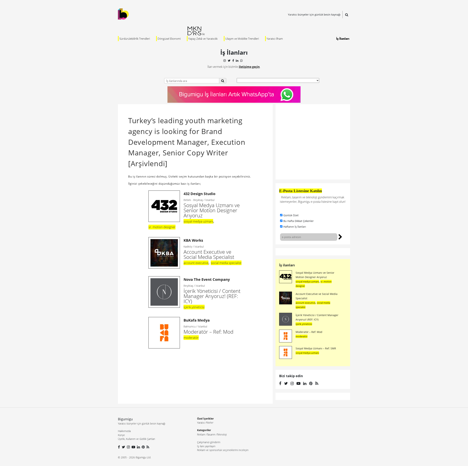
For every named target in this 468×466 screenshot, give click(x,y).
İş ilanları (287, 265)
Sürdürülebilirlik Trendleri (134, 38)
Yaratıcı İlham (275, 38)
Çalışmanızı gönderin (208, 442)
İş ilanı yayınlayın (206, 446)
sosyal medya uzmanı (198, 221)
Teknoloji (222, 434)
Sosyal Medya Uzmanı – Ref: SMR (316, 348)
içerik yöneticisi (194, 307)
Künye (121, 435)
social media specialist (226, 263)
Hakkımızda (124, 431)
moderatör (191, 337)
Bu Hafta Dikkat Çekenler (298, 221)
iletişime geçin (249, 67)
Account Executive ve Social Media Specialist (209, 249)
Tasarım (211, 434)
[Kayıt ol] (340, 236)
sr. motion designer (162, 227)
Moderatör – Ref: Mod (309, 332)
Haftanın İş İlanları (294, 226)
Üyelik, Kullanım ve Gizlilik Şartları (136, 439)
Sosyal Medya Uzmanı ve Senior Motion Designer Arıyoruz (212, 205)
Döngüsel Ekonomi (169, 38)
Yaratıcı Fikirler (205, 422)
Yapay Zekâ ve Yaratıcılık (203, 38)
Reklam (201, 434)
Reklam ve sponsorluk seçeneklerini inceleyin (222, 450)
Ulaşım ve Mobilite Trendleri (242, 38)
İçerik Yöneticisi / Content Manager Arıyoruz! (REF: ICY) (212, 291)
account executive (196, 263)
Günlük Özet (291, 215)
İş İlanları (342, 38)
